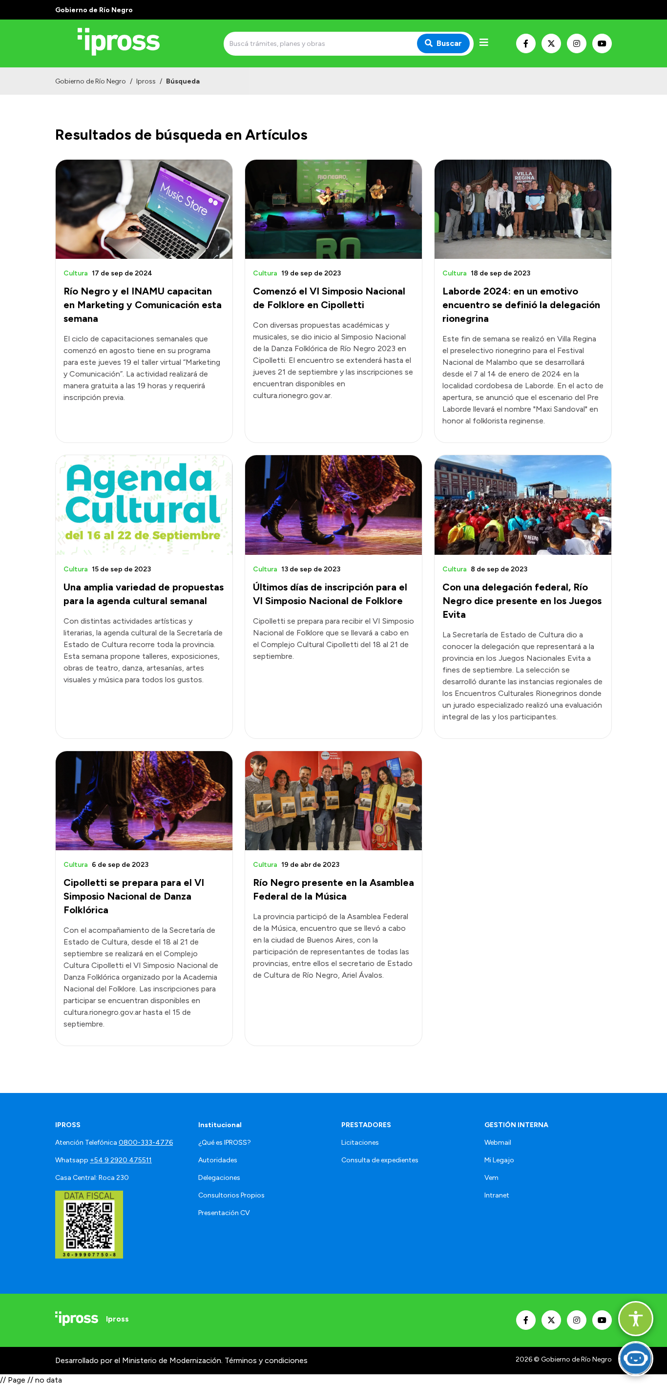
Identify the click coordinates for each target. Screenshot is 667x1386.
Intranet (496, 1195)
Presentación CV (224, 1213)
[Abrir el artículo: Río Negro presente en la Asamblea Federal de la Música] (333, 800)
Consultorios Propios (231, 1195)
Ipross (146, 81)
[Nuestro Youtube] (602, 43)
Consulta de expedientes (379, 1160)
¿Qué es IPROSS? (224, 1142)
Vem (491, 1178)
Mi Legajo (499, 1160)
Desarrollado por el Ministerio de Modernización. (139, 1360)
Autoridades (217, 1160)
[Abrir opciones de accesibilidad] (635, 1318)
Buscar (449, 43)
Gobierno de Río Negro (90, 81)
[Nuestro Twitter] (551, 43)
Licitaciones (360, 1142)
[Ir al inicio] (125, 43)
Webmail (497, 1142)
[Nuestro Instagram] (576, 43)
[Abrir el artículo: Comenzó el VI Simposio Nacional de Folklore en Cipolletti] (333, 209)
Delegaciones (219, 1178)
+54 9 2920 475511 (121, 1160)
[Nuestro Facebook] (526, 43)
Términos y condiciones (266, 1360)
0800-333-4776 (146, 1142)
